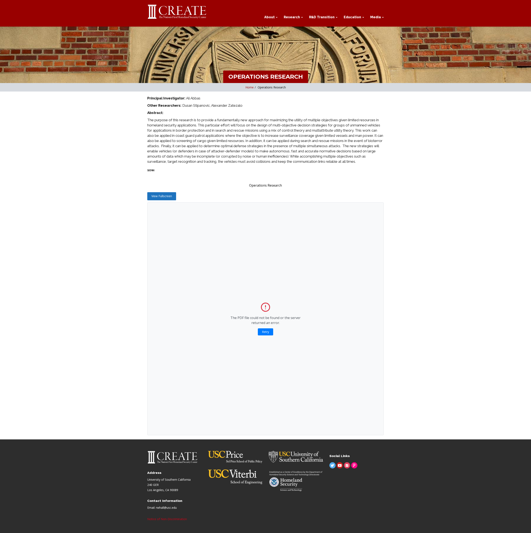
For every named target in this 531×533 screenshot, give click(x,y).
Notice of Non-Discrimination (167, 519)
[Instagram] (347, 465)
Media (376, 17)
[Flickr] (354, 465)
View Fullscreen (161, 196)
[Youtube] (340, 465)
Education (353, 17)
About (269, 17)
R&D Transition (322, 17)
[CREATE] (177, 12)
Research (292, 17)
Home (249, 87)
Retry (265, 332)
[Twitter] (332, 465)
